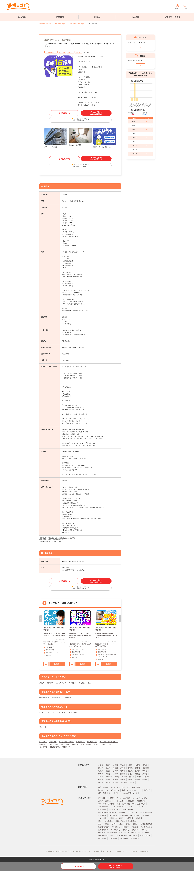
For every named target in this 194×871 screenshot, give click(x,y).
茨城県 (100, 768)
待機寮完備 (80, 742)
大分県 (108, 782)
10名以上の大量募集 (105, 821)
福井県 (122, 771)
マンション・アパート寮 (135, 807)
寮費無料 (60, 17)
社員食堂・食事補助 (114, 832)
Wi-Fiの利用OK (128, 809)
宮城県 (122, 765)
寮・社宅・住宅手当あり (109, 742)
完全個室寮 (130, 801)
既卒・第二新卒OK (117, 818)
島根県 (124, 777)
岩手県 (115, 765)
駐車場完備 (102, 809)
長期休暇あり (103, 830)
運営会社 (97, 851)
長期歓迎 (135, 827)
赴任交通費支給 (104, 827)
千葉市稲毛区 (44, 697)
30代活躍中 (53, 744)
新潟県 (100, 771)
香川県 (108, 779)
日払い (89, 683)
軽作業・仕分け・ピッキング (108, 790)
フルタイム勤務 (146, 827)
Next (120, 618)
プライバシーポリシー (121, 851)
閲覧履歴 (185, 8)
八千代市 (67, 697)
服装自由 (101, 832)
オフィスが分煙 (143, 832)
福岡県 (130, 779)
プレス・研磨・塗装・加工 (120, 787)
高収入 (97, 17)
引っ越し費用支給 (116, 807)
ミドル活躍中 (103, 818)
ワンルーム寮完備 (123, 798)
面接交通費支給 (146, 824)
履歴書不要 (43, 747)
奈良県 (100, 777)
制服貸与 (144, 830)
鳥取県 (117, 777)
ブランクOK (132, 812)
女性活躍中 (102, 815)
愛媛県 (115, 779)
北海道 (100, 765)
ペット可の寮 (118, 801)
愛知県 (108, 774)
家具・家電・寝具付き (106, 804)
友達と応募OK (145, 835)
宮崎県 (115, 782)
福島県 (144, 765)
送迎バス (135, 830)
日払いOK (134, 17)
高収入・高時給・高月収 (90, 744)
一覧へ (140, 47)
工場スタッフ (61, 683)
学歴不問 (75, 744)
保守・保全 (102, 793)
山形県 (137, 765)
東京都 (137, 768)
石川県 (115, 771)
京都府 (130, 774)
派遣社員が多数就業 (105, 835)
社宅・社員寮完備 (123, 804)
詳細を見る (57, 664)
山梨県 (130, 771)
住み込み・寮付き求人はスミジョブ (57, 851)
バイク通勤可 (115, 830)
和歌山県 (109, 777)
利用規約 (134, 851)
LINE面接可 (54, 747)
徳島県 (100, 779)
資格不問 (139, 818)
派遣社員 (42, 727)
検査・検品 (62, 52)
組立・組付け (62, 712)
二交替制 (126, 827)
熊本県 (100, 782)
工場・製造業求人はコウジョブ (81, 851)
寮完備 (81, 683)
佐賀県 (137, 779)
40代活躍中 (65, 744)
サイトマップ (107, 851)
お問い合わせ (143, 851)
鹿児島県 (123, 782)
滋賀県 (122, 774)
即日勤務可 (116, 827)
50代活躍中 (145, 815)
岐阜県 (144, 771)
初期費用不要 (92, 742)
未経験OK (43, 744)
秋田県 (130, 765)
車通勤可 (126, 830)
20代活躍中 (113, 815)
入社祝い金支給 (121, 835)
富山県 (108, 771)
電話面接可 (135, 838)
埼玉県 (122, 768)
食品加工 (147, 790)
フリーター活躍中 (146, 812)
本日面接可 (102, 838)
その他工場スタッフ (51, 52)
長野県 (137, 771)
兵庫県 (144, 774)
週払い (111, 744)
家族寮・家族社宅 (104, 801)
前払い (135, 824)
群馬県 (115, 768)
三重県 (115, 774)
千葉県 (130, 768)
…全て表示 (86, 52)
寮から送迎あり (114, 809)
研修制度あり (132, 821)
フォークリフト (114, 793)
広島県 (139, 777)
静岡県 (100, 774)
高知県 (122, 779)
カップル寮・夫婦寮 (171, 17)
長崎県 (144, 779)
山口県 (146, 777)
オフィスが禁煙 (130, 832)
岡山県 (131, 777)
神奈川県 (145, 768)
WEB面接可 (66, 747)
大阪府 (137, 774)
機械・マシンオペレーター (131, 790)
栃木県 (108, 768)
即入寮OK (22, 17)
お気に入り (177, 8)
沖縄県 (131, 782)
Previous (40, 618)
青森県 (108, 765)
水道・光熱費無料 (138, 804)
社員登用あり (120, 821)
